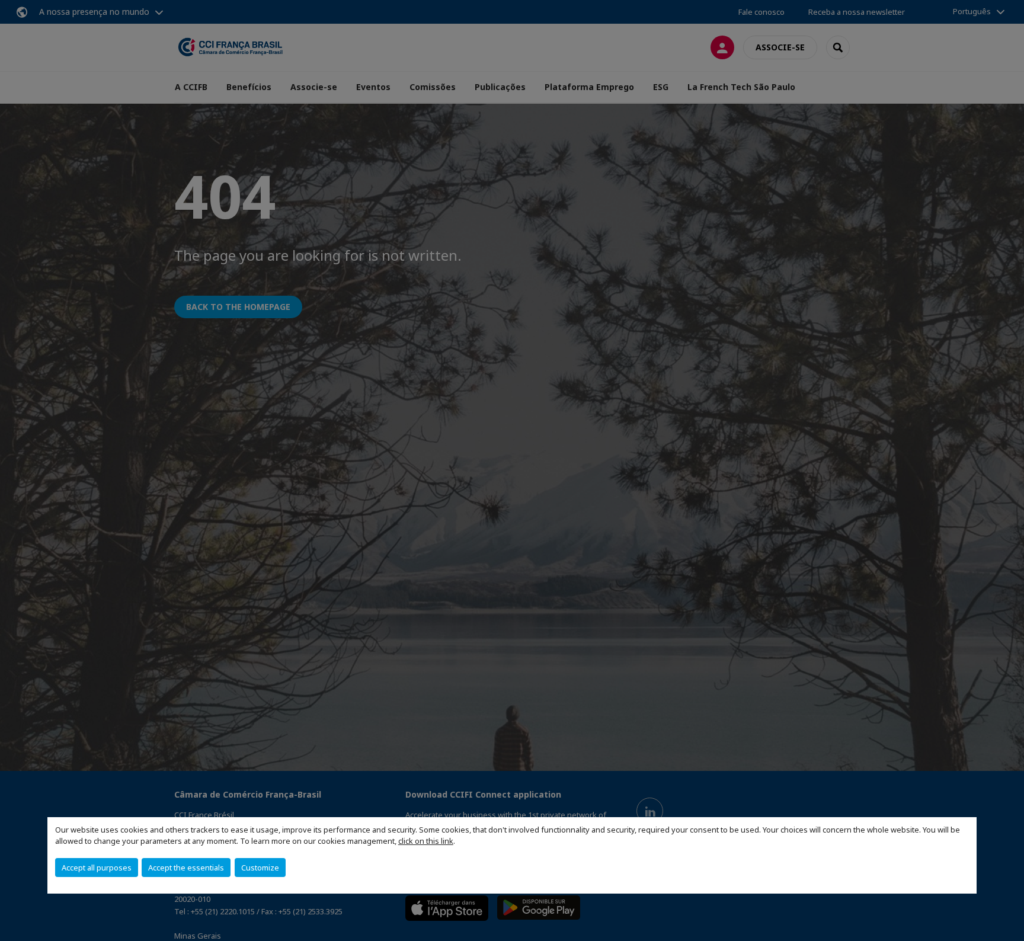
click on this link (425, 841)
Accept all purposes (97, 867)
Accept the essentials (186, 867)
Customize (260, 867)
